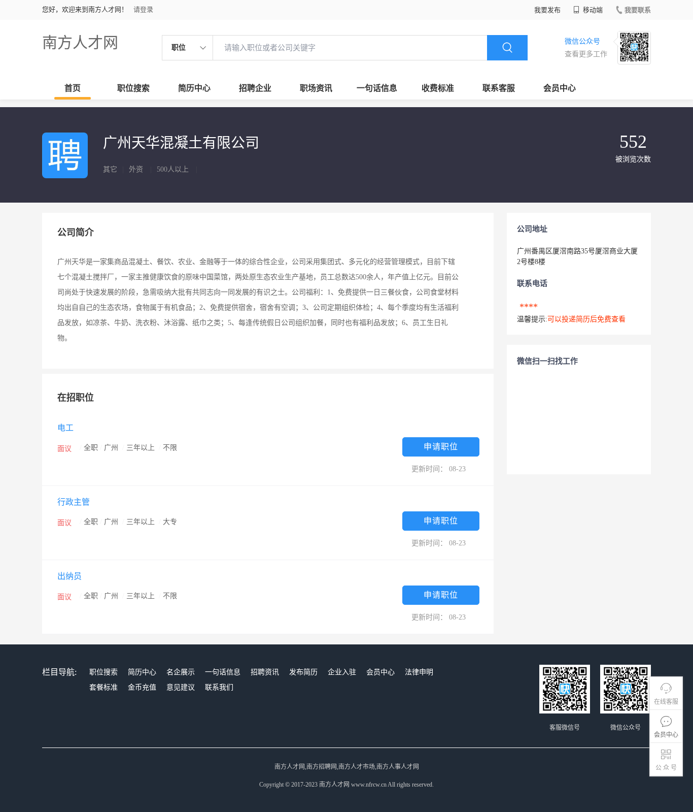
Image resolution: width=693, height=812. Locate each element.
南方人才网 (80, 42)
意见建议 (180, 687)
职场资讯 (316, 88)
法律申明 (419, 672)
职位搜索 (133, 88)
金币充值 (142, 687)
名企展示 (180, 672)
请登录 (143, 9)
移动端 (592, 10)
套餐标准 (103, 687)
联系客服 (498, 88)
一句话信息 (377, 88)
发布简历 (303, 672)
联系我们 (219, 687)
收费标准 (438, 88)
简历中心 (194, 88)
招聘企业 (255, 88)
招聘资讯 (265, 672)
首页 (72, 88)
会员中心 (559, 88)
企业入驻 (342, 672)
